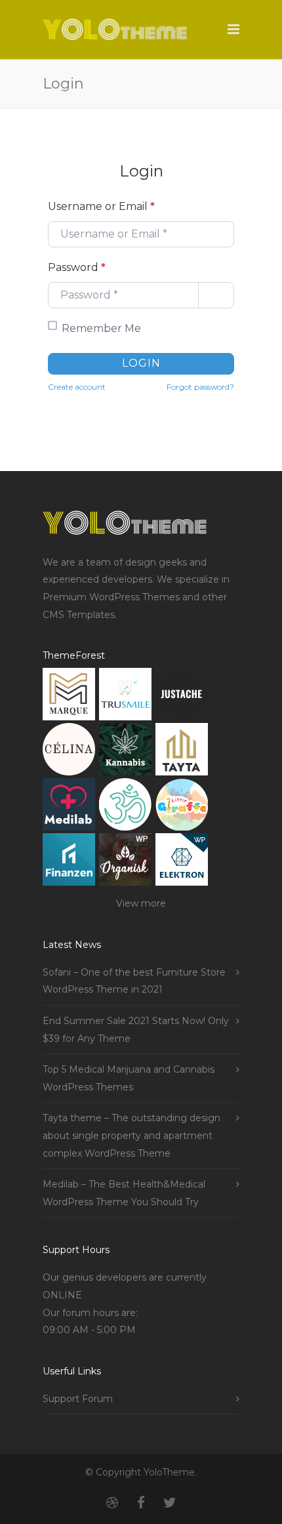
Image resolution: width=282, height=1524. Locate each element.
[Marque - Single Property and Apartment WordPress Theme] (69, 697)
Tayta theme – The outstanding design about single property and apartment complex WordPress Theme (131, 1135)
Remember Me (101, 328)
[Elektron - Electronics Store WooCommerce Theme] (181, 862)
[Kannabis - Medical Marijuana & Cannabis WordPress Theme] (125, 752)
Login (141, 363)
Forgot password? (200, 387)
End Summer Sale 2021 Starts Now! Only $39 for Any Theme (136, 1029)
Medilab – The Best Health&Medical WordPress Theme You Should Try (124, 1193)
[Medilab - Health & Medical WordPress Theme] (69, 807)
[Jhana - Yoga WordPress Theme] (125, 807)
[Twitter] (170, 1503)
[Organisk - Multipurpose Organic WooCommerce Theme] (125, 862)
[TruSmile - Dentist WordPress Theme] (125, 697)
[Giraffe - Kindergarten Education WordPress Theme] (181, 807)
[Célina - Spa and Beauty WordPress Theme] (69, 752)
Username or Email (101, 206)
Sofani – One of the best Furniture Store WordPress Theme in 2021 (134, 981)
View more (141, 903)
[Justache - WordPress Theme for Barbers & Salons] (181, 697)
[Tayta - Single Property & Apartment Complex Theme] (181, 752)
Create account (77, 387)
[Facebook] (141, 1503)
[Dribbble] (112, 1503)
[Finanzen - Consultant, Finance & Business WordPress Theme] (69, 862)
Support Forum (78, 1399)
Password (77, 267)
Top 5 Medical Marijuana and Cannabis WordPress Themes (128, 1078)
